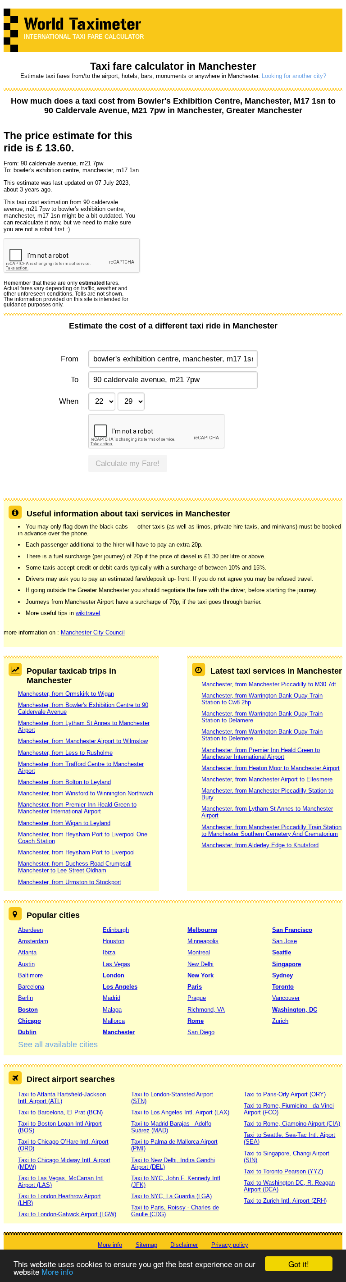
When (68, 401)
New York (200, 975)
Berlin (25, 998)
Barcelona (31, 986)
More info (57, 1271)
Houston (113, 941)
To (74, 379)
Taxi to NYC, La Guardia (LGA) (171, 1196)
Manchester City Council (93, 632)
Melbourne (202, 929)
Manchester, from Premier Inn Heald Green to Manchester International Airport (77, 808)
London (113, 975)
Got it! (298, 1263)
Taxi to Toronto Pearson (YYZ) (283, 1171)
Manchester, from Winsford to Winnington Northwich (85, 793)
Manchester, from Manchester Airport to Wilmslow (83, 741)
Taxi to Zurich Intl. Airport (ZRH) (285, 1200)
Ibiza (109, 952)
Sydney (282, 975)
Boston (28, 1009)
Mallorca (114, 1020)
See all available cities (58, 1044)
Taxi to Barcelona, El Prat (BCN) (60, 1112)
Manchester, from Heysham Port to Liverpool (76, 852)
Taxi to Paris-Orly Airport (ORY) (285, 1094)
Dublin (27, 1032)
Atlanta (27, 952)
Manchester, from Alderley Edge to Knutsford (260, 845)
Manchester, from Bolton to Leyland (64, 782)
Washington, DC (294, 1009)
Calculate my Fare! (127, 463)
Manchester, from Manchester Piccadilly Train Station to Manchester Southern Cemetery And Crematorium (271, 830)
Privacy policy (229, 1244)
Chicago (29, 1020)
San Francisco (292, 929)
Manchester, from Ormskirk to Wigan (66, 693)
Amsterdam (33, 941)
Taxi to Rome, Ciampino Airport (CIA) (292, 1123)
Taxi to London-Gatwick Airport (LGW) (67, 1214)
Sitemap (146, 1244)
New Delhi (200, 964)
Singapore (286, 964)
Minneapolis (203, 941)
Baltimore (30, 975)
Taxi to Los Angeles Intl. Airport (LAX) (180, 1112)
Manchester (119, 1032)
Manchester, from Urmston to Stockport (69, 882)
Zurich (280, 1020)
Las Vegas (116, 964)
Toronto (283, 986)
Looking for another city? (294, 76)
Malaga (112, 1009)
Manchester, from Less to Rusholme (65, 752)
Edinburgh (116, 929)
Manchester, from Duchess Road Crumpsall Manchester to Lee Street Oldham (75, 867)
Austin (26, 964)
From (69, 359)
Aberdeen (30, 929)
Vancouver (286, 998)
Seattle (281, 952)
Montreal (198, 952)
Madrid (111, 998)
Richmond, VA (206, 1009)
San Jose (284, 941)
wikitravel (88, 613)
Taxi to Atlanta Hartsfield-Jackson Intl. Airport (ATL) (62, 1097)
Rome (195, 1020)
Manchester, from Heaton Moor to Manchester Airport (270, 768)
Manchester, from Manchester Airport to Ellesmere (266, 779)
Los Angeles (120, 986)
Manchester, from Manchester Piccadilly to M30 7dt (268, 684)
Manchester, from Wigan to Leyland (64, 823)
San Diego (200, 1032)
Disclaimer (184, 1244)
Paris (194, 986)
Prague (196, 998)
